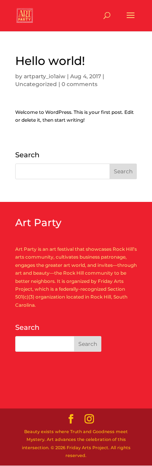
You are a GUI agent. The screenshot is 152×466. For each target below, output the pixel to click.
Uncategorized (36, 84)
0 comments (79, 84)
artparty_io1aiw (44, 76)
